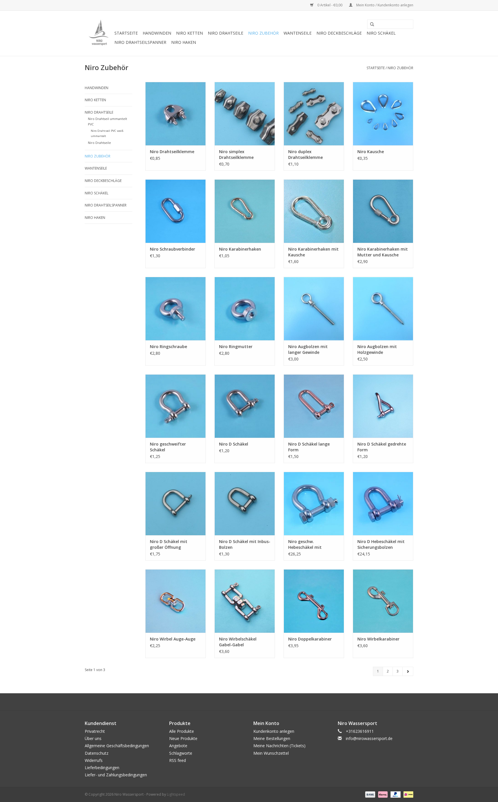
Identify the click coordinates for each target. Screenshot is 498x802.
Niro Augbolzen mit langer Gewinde (308, 349)
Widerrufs (94, 760)
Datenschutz (96, 753)
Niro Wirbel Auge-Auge (172, 639)
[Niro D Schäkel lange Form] (314, 406)
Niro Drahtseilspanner (140, 42)
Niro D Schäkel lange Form (309, 446)
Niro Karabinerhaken (240, 249)
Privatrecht (95, 731)
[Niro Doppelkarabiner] (314, 601)
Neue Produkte (183, 738)
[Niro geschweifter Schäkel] (175, 406)
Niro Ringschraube (168, 346)
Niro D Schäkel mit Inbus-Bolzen (244, 544)
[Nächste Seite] (408, 671)
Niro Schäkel (381, 33)
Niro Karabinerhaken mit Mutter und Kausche (382, 252)
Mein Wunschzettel (271, 753)
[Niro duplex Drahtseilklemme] (314, 113)
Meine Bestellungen (271, 738)
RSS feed (177, 760)
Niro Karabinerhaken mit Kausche (313, 252)
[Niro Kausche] (383, 113)
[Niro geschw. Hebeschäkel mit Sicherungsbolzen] (314, 503)
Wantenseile (298, 33)
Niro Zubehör (263, 33)
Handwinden (157, 33)
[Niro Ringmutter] (244, 308)
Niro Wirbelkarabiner (378, 639)
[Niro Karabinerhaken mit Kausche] (314, 211)
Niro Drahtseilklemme (172, 151)
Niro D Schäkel (233, 444)
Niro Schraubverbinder (172, 249)
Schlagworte (180, 753)
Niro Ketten (189, 33)
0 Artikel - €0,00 (329, 5)
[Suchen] (370, 24)
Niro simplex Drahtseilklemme (236, 154)
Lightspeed (176, 794)
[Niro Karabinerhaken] (244, 211)
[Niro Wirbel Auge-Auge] (175, 601)
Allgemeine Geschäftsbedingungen (117, 745)
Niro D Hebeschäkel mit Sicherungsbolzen (381, 544)
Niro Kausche (370, 151)
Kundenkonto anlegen (273, 731)
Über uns (93, 738)
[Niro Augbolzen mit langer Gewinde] (314, 308)
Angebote (178, 745)
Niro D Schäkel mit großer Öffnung (168, 544)
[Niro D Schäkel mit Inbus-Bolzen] (244, 503)
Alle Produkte (181, 731)
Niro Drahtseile (225, 33)
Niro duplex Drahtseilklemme (305, 154)
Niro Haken (183, 42)
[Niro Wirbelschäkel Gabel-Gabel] (244, 601)
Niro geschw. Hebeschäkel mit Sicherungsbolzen (306, 544)
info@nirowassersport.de (369, 738)
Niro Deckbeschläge (339, 33)
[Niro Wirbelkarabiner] (383, 601)
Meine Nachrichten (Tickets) (279, 745)
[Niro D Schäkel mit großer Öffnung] (175, 503)
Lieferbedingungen (102, 767)
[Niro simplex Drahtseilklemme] (244, 113)
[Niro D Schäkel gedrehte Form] (383, 406)
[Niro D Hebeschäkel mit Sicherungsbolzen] (383, 503)
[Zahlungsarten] (369, 794)
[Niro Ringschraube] (175, 308)
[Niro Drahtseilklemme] (175, 113)
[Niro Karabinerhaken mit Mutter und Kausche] (383, 211)
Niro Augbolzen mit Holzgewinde (377, 349)
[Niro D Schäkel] (244, 406)
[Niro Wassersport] (99, 33)
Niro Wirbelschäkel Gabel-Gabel (237, 641)
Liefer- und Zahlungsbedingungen (116, 774)
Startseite (126, 33)
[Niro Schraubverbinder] (175, 211)
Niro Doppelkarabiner (310, 639)
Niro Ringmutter (235, 346)
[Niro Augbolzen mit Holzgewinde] (383, 308)
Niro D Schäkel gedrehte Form (381, 446)
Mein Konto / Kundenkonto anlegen (384, 5)
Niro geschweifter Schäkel (168, 446)
